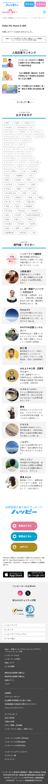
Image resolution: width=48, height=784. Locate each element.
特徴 (7, 206)
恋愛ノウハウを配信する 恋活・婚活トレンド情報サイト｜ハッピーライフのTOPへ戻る (24, 39)
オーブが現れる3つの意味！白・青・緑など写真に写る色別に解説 (31, 89)
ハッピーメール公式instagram (15, 742)
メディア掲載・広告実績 (13, 725)
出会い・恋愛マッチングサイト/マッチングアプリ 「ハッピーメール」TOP (23, 650)
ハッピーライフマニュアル (15, 634)
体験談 (34, 171)
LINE (7, 123)
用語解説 (29, 206)
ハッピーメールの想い (13, 659)
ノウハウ (9, 154)
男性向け (35, 211)
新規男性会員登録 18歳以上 (15, 676)
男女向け (22, 211)
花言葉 (21, 224)
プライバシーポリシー (13, 697)
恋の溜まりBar (11, 193)
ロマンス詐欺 (10, 171)
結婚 (7, 219)
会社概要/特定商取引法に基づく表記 (18, 700)
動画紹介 (20, 175)
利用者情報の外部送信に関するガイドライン (21, 704)
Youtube (9, 127)
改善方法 (19, 197)
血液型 (33, 224)
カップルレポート (11, 714)
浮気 (19, 202)
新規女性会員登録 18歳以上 (15, 673)
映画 (40, 197)
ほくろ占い (10, 132)
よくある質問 (9, 666)
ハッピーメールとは (12, 655)
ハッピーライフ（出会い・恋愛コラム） (19, 729)
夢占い (29, 180)
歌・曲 (8, 202)
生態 (17, 206)
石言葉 (18, 215)
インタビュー (37, 132)
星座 (30, 197)
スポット (27, 140)
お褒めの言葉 (9, 721)
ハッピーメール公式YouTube (15, 745)
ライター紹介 (9, 639)
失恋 (40, 180)
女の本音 (9, 184)
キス (28, 136)
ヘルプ (7, 684)
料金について (9, 663)
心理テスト (31, 189)
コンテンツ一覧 (10, 755)
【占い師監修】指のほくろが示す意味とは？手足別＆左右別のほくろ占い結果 (31, 76)
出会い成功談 (9, 718)
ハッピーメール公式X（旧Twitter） (17, 738)
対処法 (8, 189)
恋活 (34, 193)
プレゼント (10, 162)
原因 (7, 180)
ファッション (28, 158)
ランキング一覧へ (24, 102)
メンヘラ (9, 167)
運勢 (17, 228)
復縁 (19, 189)
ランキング (33, 167)
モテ (20, 167)
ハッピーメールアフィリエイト (16, 752)
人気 (23, 171)
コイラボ (40, 136)
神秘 (4, 92)
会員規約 (8, 693)
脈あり (31, 219)
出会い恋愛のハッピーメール (15, 18)
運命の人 (29, 228)
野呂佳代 (24, 233)
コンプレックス (11, 140)
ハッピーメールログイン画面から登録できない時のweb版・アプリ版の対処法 (31, 63)
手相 (7, 197)
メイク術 (35, 162)
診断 (4, 79)
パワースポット (11, 158)
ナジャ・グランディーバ (14, 149)
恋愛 (24, 193)
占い (32, 175)
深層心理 (30, 202)
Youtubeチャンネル (26, 127)
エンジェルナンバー (13, 136)
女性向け (22, 184)
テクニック (10, 145)
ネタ (31, 149)
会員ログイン (9, 680)
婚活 (33, 184)
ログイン (24, 547)
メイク (23, 162)
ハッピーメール (24, 154)
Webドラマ (30, 123)
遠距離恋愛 (10, 233)
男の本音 (9, 211)
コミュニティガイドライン (14, 708)
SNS (17, 123)
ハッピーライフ (37, 18)
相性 (7, 215)
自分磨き (9, 224)
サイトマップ (9, 759)
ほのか (23, 132)
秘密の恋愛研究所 (33, 215)
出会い (5, 66)
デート (23, 145)
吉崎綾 (18, 180)
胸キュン (19, 219)
